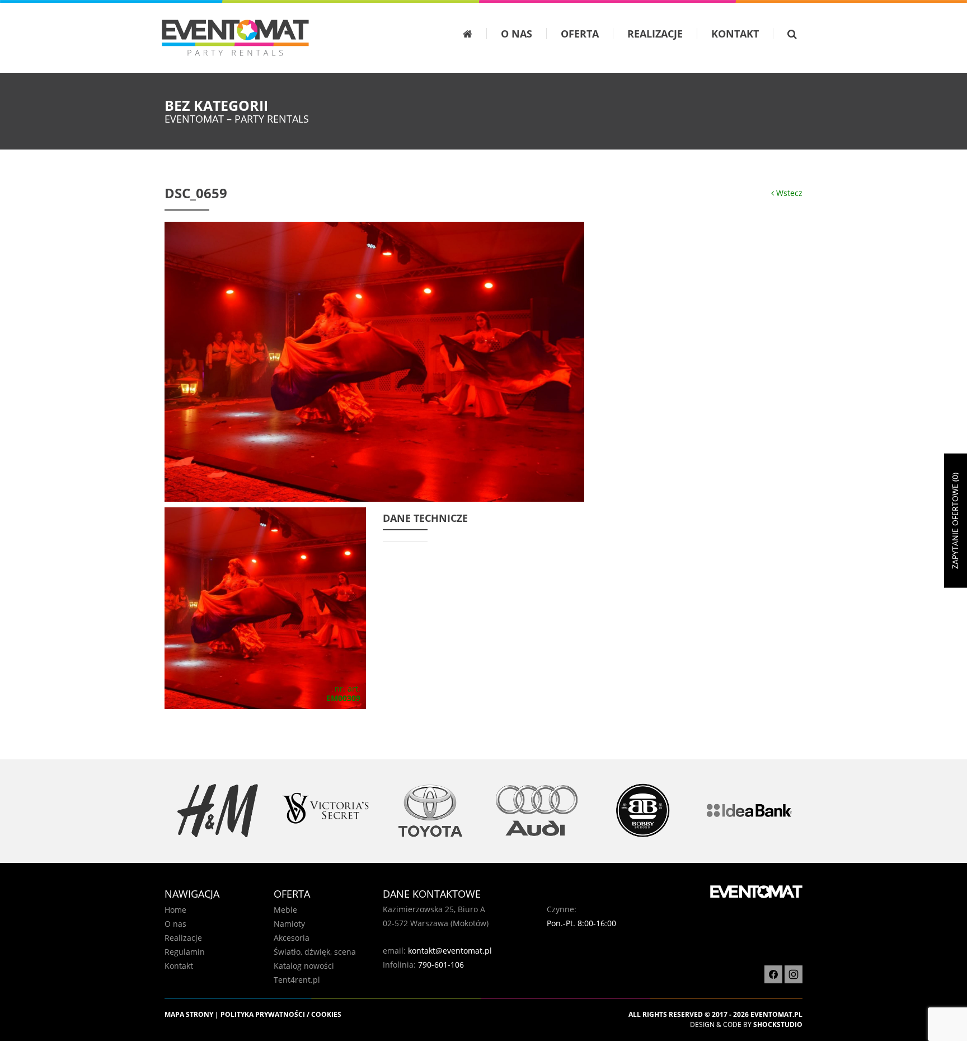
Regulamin (185, 951)
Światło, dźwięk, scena (315, 951)
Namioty (289, 923)
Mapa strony (189, 1014)
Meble (285, 909)
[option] (218, 810)
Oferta (580, 33)
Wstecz (788, 193)
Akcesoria (291, 937)
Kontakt (735, 33)
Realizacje (655, 33)
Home (175, 909)
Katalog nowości (304, 965)
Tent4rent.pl (297, 979)
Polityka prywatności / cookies (280, 1014)
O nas (516, 33)
